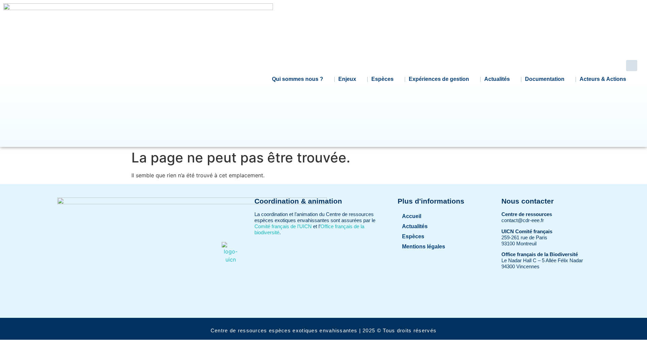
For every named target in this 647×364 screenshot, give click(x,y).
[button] (631, 65)
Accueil (411, 216)
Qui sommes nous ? (297, 79)
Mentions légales (423, 246)
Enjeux (347, 79)
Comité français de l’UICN (283, 226)
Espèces (382, 79)
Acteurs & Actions (603, 79)
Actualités (497, 79)
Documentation (544, 79)
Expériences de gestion (439, 79)
